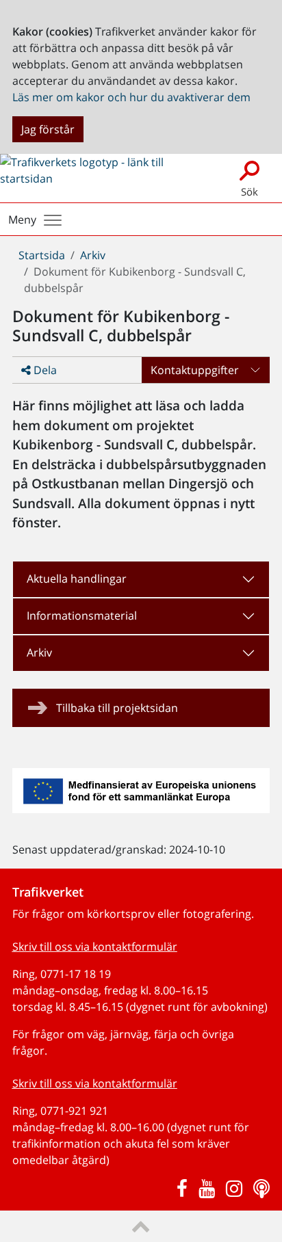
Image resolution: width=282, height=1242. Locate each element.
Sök (249, 191)
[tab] (141, 579)
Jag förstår (48, 129)
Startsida (41, 255)
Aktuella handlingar (77, 578)
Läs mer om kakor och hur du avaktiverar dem (131, 97)
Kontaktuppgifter (195, 370)
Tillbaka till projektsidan (117, 707)
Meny (22, 219)
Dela (44, 370)
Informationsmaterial (82, 615)
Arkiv (92, 255)
